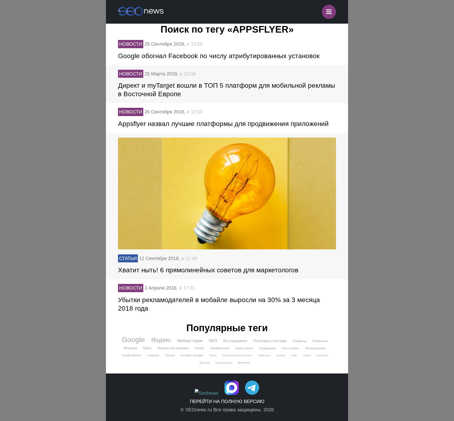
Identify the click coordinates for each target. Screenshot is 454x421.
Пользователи (223, 362)
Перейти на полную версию (227, 401)
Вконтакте (244, 362)
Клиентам (320, 341)
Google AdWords (131, 355)
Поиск (147, 348)
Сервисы (299, 341)
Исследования (235, 341)
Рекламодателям (315, 348)
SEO (213, 341)
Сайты (306, 355)
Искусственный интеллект (237, 355)
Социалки (153, 355)
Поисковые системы (270, 341)
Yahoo (212, 355)
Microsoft (204, 362)
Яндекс (161, 340)
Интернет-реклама (192, 355)
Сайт (294, 355)
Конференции (219, 348)
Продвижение (267, 348)
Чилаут (199, 348)
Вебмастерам (190, 341)
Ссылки (170, 355)
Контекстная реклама (173, 348)
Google (133, 339)
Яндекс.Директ (244, 348)
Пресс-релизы (290, 348)
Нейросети (264, 355)
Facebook (322, 355)
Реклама (130, 348)
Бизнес (281, 355)
